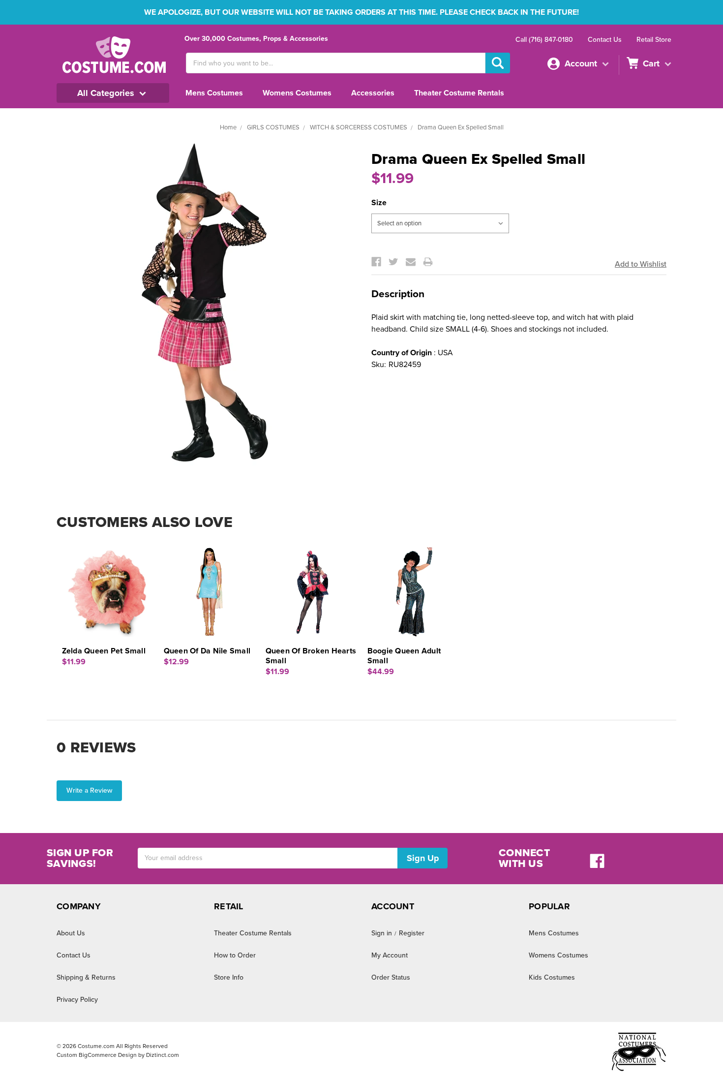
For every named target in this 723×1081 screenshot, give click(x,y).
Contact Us (605, 39)
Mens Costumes (214, 93)
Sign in (381, 933)
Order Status (390, 977)
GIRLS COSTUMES (273, 127)
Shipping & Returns (86, 977)
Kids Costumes (552, 977)
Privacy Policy (77, 999)
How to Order (235, 955)
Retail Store (653, 39)
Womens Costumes (297, 93)
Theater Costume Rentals (459, 93)
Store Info (228, 977)
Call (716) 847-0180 (544, 39)
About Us (71, 933)
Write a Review (89, 790)
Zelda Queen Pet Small (104, 651)
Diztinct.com (162, 1054)
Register (411, 933)
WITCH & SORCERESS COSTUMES (358, 127)
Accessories (372, 93)
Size (379, 202)
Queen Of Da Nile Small (207, 651)
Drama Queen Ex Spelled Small (461, 127)
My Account (389, 955)
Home (228, 127)
